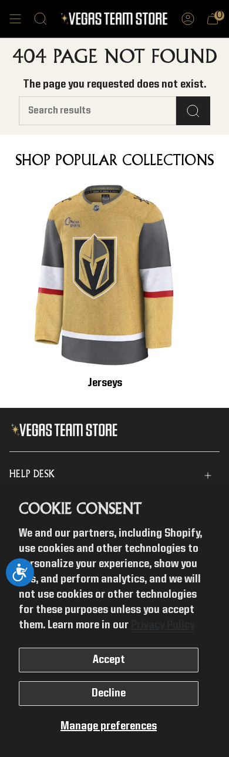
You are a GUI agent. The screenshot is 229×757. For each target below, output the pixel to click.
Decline (109, 693)
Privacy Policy (162, 625)
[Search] (193, 110)
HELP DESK (32, 475)
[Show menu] (15, 18)
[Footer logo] (66, 430)
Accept (109, 660)
